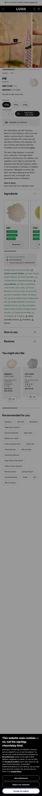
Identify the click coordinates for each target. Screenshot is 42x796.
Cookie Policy (16, 771)
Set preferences (21, 778)
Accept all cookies (21, 791)
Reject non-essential (21, 784)
